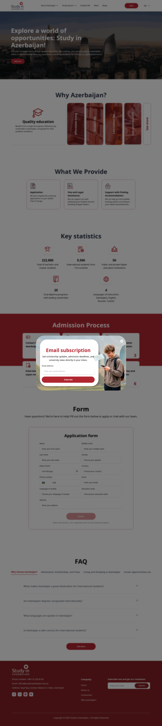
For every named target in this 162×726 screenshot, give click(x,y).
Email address (47, 366)
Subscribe (68, 379)
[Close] (121, 341)
